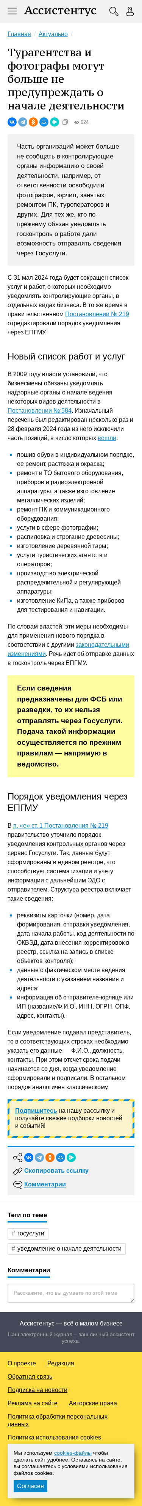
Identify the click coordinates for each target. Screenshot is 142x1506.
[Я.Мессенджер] (54, 122)
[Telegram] (22, 122)
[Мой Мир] (43, 122)
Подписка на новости (37, 1390)
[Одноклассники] (33, 122)
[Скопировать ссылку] (65, 122)
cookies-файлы (73, 1453)
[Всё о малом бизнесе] (60, 11)
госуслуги (30, 1233)
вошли (107, 438)
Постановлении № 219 (97, 314)
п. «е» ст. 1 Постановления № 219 (60, 825)
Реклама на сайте (33, 1403)
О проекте (22, 1363)
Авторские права (93, 1403)
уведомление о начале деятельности (69, 1248)
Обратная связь (30, 1376)
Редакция (60, 1363)
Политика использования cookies (54, 1437)
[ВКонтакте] (12, 122)
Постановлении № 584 (40, 410)
